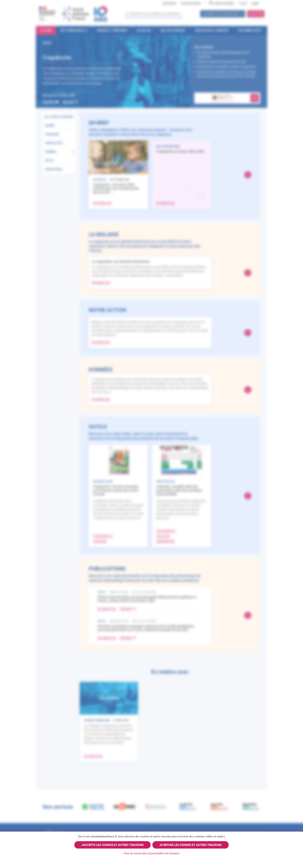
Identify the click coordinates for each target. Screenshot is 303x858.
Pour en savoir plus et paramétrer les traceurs (151, 853)
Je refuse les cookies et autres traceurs (190, 845)
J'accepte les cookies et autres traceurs (112, 845)
